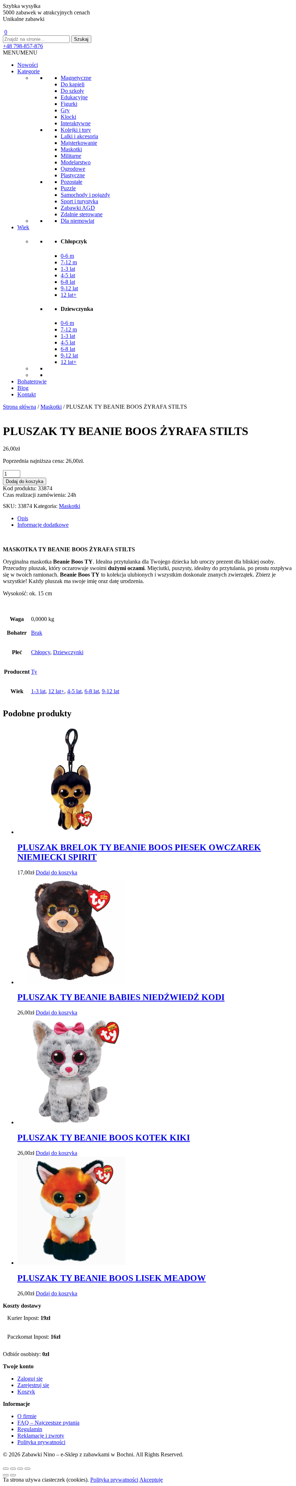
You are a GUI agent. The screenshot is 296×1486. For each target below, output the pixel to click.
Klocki (68, 117)
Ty (34, 672)
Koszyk (26, 1392)
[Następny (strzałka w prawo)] (13, 1475)
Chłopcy (40, 652)
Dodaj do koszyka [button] (56, 872)
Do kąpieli (72, 84)
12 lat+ (69, 295)
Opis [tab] (22, 518)
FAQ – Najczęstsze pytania (48, 1423)
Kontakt (26, 394)
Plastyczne (73, 175)
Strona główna (19, 407)
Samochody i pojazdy (85, 195)
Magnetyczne (76, 78)
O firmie (26, 1416)
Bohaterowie (32, 381)
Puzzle (68, 188)
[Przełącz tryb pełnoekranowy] (13, 1469)
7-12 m (69, 262)
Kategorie (28, 71)
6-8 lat (68, 282)
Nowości (27, 65)
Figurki (69, 104)
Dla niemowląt (77, 221)
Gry (65, 110)
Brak (36, 633)
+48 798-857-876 (23, 46)
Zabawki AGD (78, 208)
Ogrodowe (73, 169)
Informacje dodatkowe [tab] (43, 525)
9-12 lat (69, 288)
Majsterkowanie (79, 143)
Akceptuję (151, 1480)
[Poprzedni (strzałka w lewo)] (6, 1475)
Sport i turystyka (79, 201)
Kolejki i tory (76, 130)
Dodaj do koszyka (24, 481)
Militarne (71, 156)
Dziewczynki (68, 652)
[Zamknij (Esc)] (27, 1469)
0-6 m (67, 256)
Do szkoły (72, 91)
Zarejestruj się (33, 1385)
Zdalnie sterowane (82, 214)
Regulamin (29, 1429)
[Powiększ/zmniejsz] (6, 1469)
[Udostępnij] (20, 1469)
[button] (20, 52)
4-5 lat (68, 275)
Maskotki (71, 149)
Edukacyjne (74, 97)
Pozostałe (71, 182)
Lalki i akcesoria (79, 136)
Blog (23, 388)
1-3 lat (68, 269)
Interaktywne (76, 123)
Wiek (23, 227)
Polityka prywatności (41, 1442)
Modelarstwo (76, 162)
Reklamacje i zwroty (40, 1436)
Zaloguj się (30, 1379)
